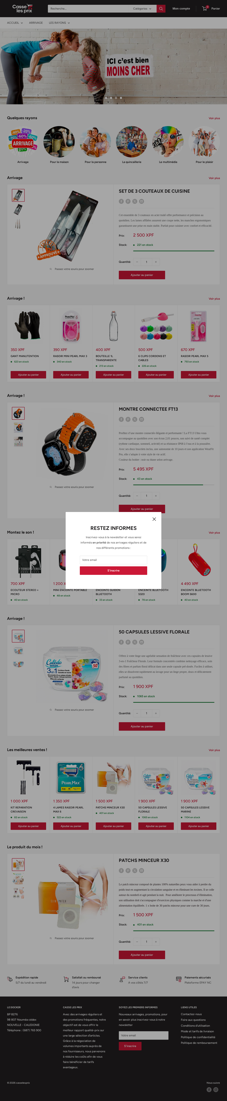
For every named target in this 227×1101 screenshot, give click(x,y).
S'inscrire (113, 570)
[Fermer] (154, 519)
